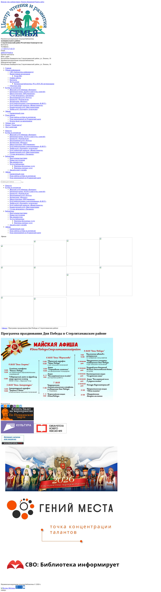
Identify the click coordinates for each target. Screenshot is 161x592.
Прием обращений (28, 2)
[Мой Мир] (8, 406)
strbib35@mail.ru (7, 52)
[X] (11, 406)
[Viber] (14, 406)
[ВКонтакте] (2, 406)
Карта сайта (39, 2)
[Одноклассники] (5, 406)
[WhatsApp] (17, 406)
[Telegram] (20, 406)
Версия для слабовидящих (10, 2)
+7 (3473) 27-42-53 (8, 49)
